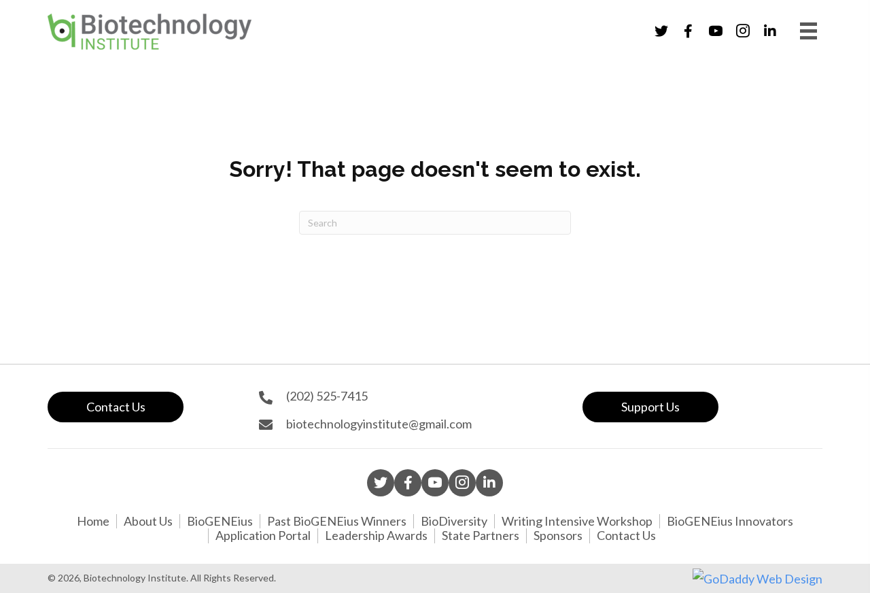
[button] (661, 31)
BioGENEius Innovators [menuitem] (730, 521)
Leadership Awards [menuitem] (376, 535)
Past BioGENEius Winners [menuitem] (336, 521)
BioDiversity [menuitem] (454, 521)
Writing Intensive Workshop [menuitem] (577, 521)
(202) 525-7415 (327, 395)
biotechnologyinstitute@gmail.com (379, 423)
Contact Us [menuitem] (626, 535)
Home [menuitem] (93, 521)
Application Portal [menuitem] (263, 535)
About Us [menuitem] (148, 521)
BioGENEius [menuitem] (220, 521)
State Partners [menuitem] (480, 535)
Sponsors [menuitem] (558, 535)
